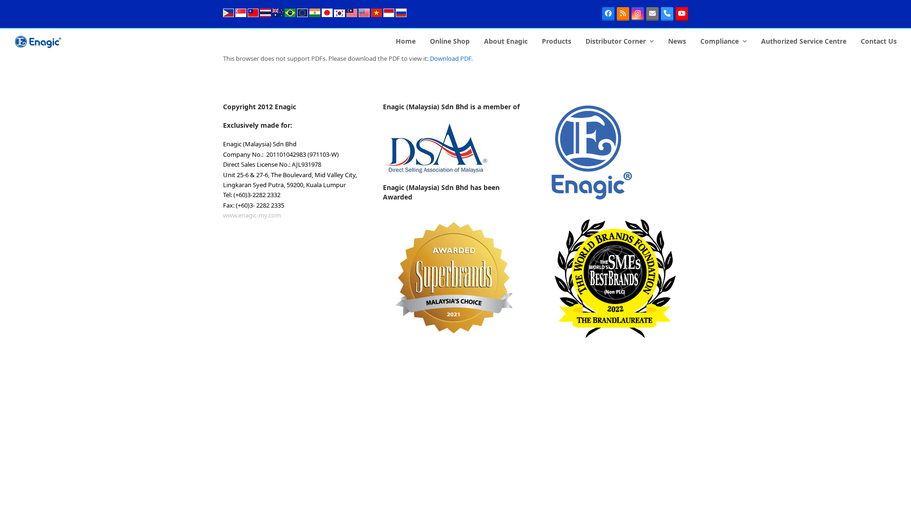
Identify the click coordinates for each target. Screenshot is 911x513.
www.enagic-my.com (252, 215)
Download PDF (450, 58)
